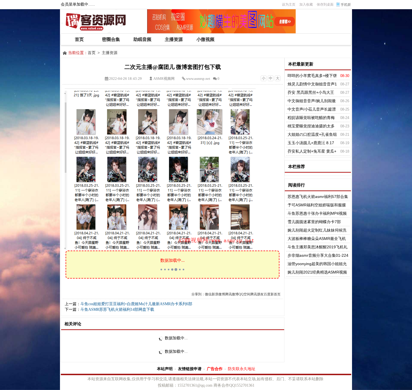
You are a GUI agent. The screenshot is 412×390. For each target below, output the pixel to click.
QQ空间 (244, 294)
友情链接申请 (190, 368)
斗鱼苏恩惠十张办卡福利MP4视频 (317, 213)
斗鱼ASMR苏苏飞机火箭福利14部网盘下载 (117, 309)
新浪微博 (218, 294)
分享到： (198, 294)
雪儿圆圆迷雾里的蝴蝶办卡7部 (314, 221)
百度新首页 (272, 294)
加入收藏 (306, 4)
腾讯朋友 (257, 294)
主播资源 (109, 53)
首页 (92, 53)
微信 (208, 294)
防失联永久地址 (241, 368)
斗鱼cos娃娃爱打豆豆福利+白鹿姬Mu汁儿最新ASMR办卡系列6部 (136, 304)
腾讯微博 (232, 294)
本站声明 (165, 368)
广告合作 (215, 368)
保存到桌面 (325, 4)
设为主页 (288, 4)
